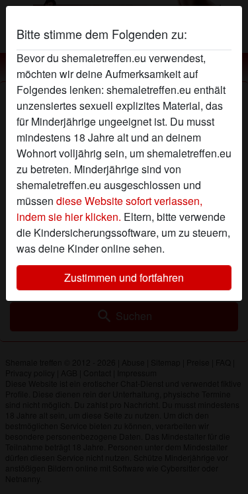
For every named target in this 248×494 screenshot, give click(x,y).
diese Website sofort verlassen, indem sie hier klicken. (109, 208)
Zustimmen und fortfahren (124, 277)
